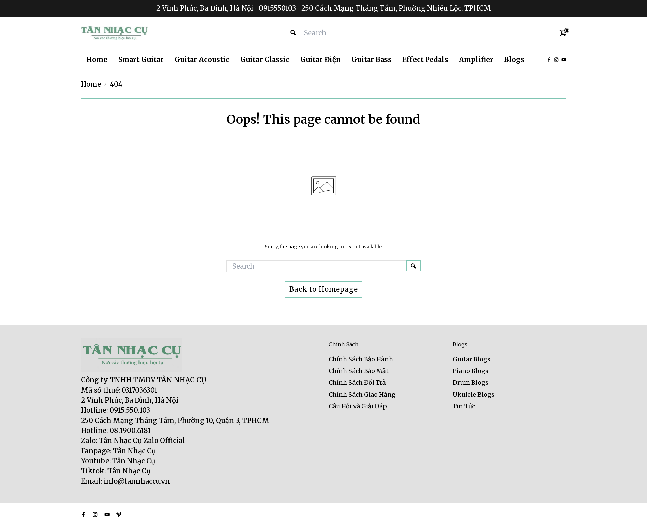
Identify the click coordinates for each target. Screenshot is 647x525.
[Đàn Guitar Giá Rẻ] (114, 33)
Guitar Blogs (471, 359)
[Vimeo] (118, 514)
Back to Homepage (323, 289)
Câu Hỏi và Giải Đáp (358, 406)
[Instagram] (556, 59)
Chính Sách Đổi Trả (357, 383)
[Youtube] (563, 59)
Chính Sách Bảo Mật (359, 371)
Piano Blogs (470, 371)
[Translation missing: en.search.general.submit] (413, 265)
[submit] (293, 33)
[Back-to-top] (632, 511)
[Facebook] (549, 59)
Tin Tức (464, 406)
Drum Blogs (470, 383)
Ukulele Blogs (473, 394)
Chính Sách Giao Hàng (362, 394)
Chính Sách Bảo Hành (361, 359)
